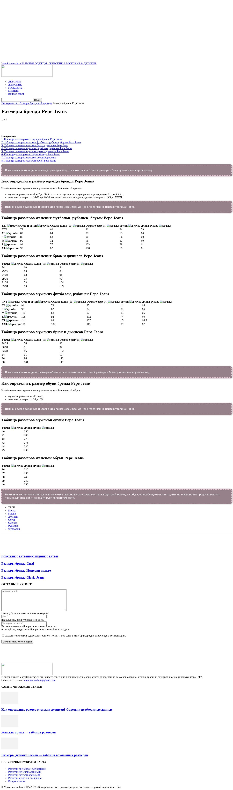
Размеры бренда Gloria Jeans (22, 577)
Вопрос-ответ (16, 93)
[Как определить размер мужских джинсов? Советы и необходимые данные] (9, 703)
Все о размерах (10, 103)
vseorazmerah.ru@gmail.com (39, 680)
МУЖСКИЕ (15, 87)
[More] (98, 124)
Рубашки (13, 525)
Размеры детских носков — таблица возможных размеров (44, 755)
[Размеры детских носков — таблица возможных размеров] (9, 748)
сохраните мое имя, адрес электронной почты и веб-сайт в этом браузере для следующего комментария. (65, 635)
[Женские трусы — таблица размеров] (9, 725)
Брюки (12, 513)
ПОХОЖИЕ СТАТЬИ (14, 556)
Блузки (12, 510)
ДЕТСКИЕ (14, 81)
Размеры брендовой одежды (35, 103)
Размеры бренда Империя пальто (26, 570)
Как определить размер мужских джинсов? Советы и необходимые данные (56, 709)
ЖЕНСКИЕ (15, 84)
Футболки (14, 528)
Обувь (11, 519)
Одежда (12, 522)
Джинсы (13, 516)
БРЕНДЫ (13, 90)
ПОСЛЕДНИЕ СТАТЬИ (43, 556)
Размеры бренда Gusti (17, 563)
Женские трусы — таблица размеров (28, 732)
